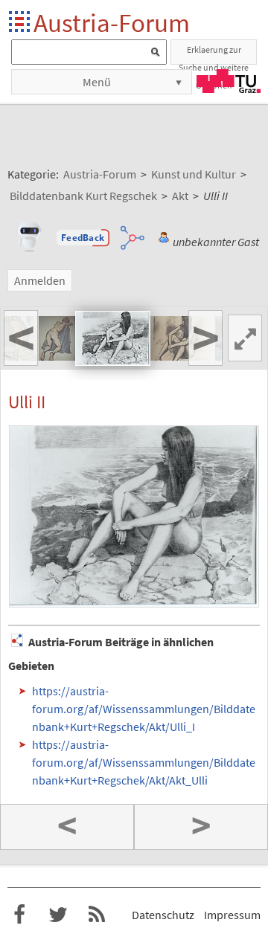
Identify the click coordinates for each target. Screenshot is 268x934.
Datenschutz (163, 914)
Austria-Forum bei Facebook (19, 915)
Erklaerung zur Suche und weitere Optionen (214, 54)
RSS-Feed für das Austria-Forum (97, 915)
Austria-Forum (112, 22)
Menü (97, 81)
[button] (83, 238)
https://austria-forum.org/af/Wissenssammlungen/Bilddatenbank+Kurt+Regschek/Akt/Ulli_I (143, 708)
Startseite (20, 23)
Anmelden (40, 280)
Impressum (232, 914)
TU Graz (229, 81)
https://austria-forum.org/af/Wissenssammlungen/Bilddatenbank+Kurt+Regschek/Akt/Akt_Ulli (143, 762)
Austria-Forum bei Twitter (58, 915)
